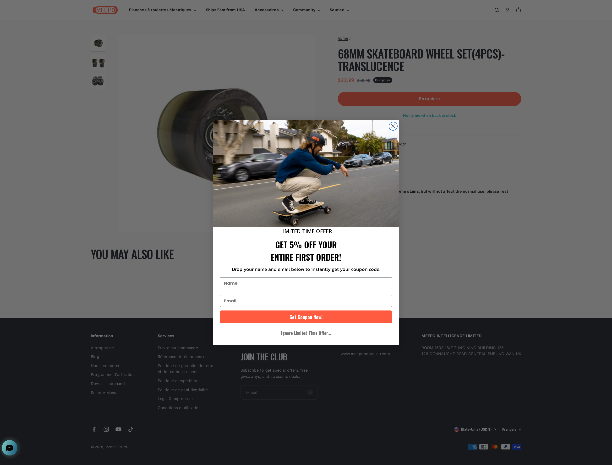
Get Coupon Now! (306, 317)
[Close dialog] (393, 126)
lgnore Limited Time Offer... (306, 333)
